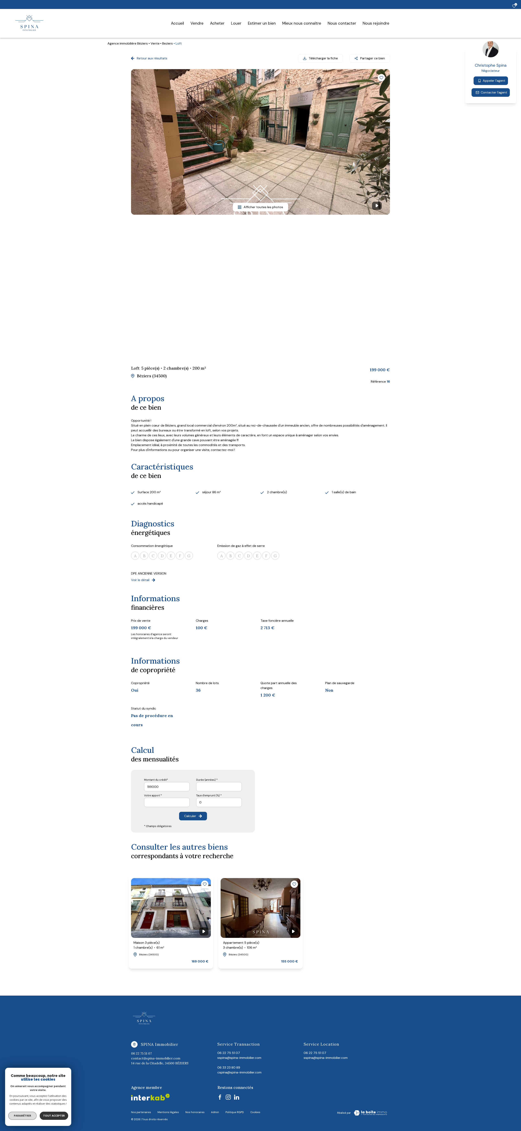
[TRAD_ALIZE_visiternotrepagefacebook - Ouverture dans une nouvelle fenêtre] (219, 1097)
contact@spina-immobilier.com (155, 1058)
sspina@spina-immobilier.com (326, 1058)
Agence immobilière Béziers (127, 43)
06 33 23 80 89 (228, 1067)
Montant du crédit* (156, 780)
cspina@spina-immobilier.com (239, 1072)
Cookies (255, 1112)
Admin (215, 1112)
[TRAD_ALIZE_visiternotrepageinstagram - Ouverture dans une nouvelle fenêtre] (228, 1097)
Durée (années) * (207, 780)
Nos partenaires (141, 1112)
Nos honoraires (195, 1112)
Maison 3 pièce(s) (149, 945)
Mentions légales (168, 1112)
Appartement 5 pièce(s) (241, 945)
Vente (155, 43)
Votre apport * (153, 795)
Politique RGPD (234, 1112)
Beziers (167, 43)
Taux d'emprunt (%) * (209, 795)
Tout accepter (54, 1115)
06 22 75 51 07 (141, 1053)
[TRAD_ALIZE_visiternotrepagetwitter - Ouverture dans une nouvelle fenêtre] (236, 1097)
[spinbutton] (219, 802)
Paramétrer (22, 1115)
